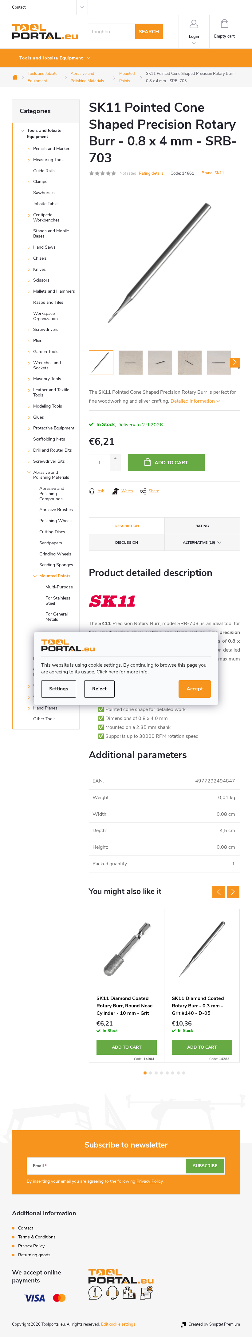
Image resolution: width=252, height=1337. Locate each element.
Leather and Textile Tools (51, 392)
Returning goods (34, 1255)
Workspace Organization (45, 316)
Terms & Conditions (37, 1237)
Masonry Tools (47, 379)
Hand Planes (45, 708)
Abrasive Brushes (56, 510)
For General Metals (56, 616)
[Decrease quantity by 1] (115, 467)
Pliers (38, 340)
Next (233, 892)
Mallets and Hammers (54, 291)
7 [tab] (178, 1073)
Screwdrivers (45, 329)
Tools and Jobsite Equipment (44, 134)
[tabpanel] (126, 985)
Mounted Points (54, 576)
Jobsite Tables (46, 204)
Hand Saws (44, 247)
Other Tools (44, 719)
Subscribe (205, 1166)
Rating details (151, 173)
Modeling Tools (47, 406)
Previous (218, 892)
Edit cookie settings (118, 1324)
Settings (58, 688)
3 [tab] (156, 1073)
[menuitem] (55, 58)
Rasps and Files (48, 302)
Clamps (40, 182)
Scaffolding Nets (49, 439)
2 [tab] (150, 1073)
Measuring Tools (49, 160)
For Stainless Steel (57, 600)
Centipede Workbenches (46, 217)
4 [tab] (161, 1073)
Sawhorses (44, 193)
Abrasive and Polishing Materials (51, 475)
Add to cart (171, 462)
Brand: (213, 173)
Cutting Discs (52, 532)
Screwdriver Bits (49, 461)
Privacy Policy (149, 1181)
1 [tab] (145, 1073)
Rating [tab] (202, 525)
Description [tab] (127, 525)
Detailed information (193, 401)
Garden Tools (45, 352)
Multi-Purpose (59, 587)
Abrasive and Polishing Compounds (51, 494)
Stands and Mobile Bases (51, 233)
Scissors (41, 280)
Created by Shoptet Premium (214, 1324)
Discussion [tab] (126, 542)
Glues (38, 417)
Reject (99, 688)
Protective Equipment (53, 428)
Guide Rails (44, 171)
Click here (107, 671)
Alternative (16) (199, 542)
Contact (19, 7)
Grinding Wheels (55, 554)
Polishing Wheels (56, 521)
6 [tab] (172, 1073)
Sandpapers (50, 543)
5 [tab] (167, 1073)
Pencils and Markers (52, 149)
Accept (195, 688)
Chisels (40, 258)
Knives (39, 269)
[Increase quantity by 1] (115, 458)
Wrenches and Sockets (47, 365)
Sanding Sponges (56, 565)
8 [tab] (183, 1073)
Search (149, 31)
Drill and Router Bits (52, 450)
